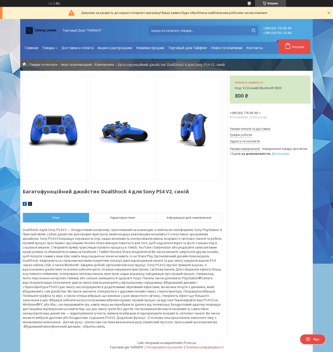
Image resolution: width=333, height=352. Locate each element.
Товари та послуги (43, 64)
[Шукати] (253, 30)
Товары (48, 47)
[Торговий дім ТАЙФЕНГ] (41, 30)
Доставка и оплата (77, 47)
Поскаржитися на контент (165, 347)
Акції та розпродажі (76, 64)
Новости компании (227, 47)
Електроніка (104, 64)
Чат (316, 339)
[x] (30, 204)
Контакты (254, 47)
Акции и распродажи (115, 47)
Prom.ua (190, 343)
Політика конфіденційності (205, 347)
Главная (31, 47)
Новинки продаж (150, 47)
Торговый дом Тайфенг (187, 47)
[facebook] (25, 204)
